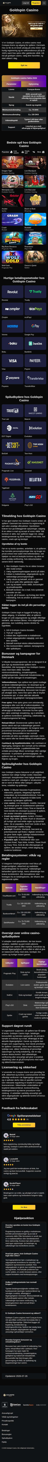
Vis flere (24, 1207)
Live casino (16, 152)
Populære (5, 152)
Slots (39, 152)
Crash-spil (27, 152)
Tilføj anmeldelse (24, 1125)
